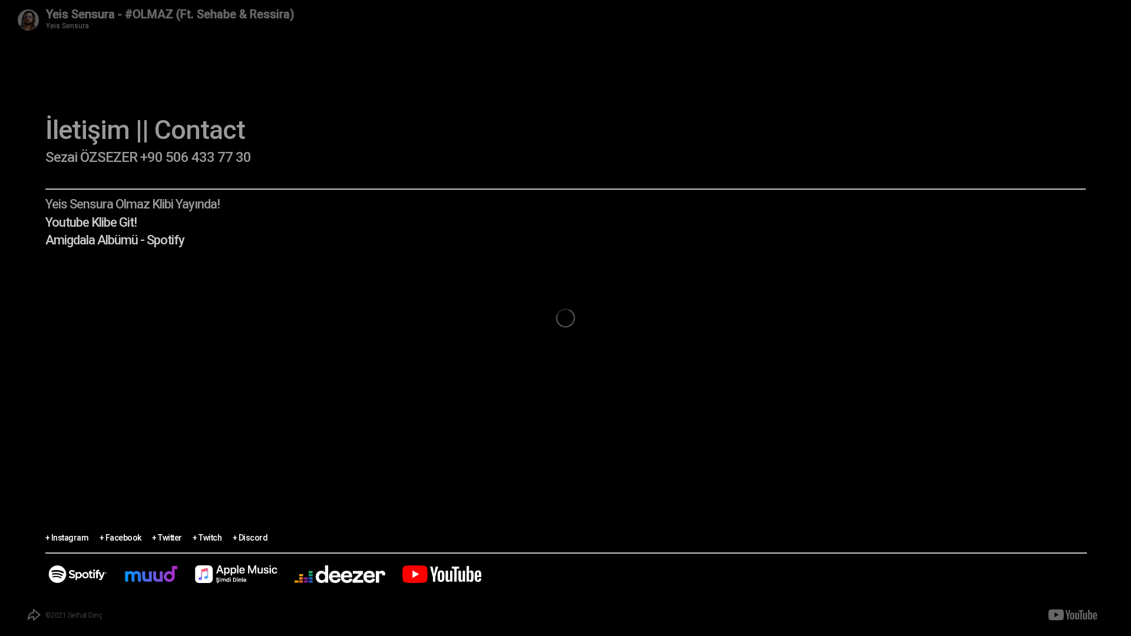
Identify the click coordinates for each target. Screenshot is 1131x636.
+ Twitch (207, 535)
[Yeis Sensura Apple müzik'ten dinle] (236, 574)
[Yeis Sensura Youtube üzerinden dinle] (441, 574)
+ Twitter (167, 535)
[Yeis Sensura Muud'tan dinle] (151, 574)
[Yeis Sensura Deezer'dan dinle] (340, 574)
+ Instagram (67, 535)
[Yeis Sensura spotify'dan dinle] (77, 574)
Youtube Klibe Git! (91, 222)
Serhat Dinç (85, 615)
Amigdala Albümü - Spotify (114, 240)
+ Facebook (120, 535)
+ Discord (250, 535)
